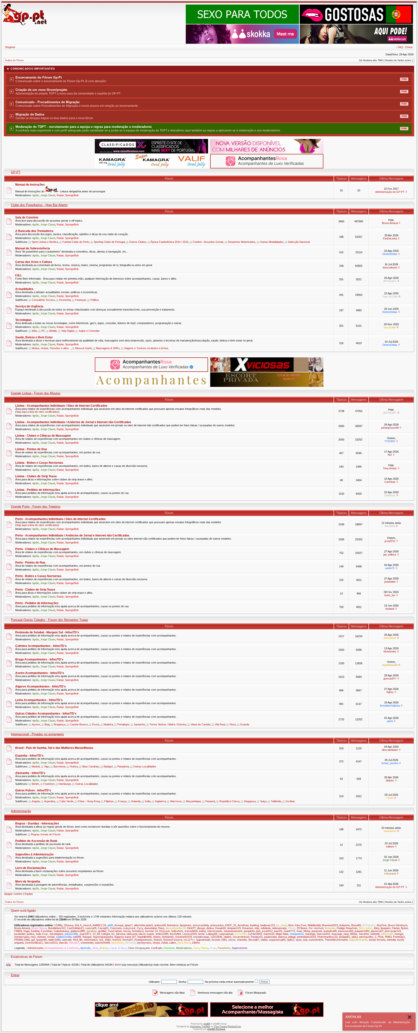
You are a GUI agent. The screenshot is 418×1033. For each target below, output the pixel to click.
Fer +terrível (316, 928)
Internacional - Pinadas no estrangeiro (37, 734)
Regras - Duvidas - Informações (37, 823)
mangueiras (297, 933)
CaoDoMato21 (75, 928)
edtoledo (266, 928)
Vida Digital (67, 330)
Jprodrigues (56, 933)
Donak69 (220, 928)
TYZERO (389, 441)
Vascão (63, 942)
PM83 (388, 936)
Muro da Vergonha (27, 881)
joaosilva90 (330, 931)
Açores (36, 724)
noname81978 (183, 936)
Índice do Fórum (14, 60)
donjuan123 (234, 928)
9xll (77, 925)
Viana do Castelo (200, 724)
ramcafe (67, 939)
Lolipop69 (211, 933)
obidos (227, 936)
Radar (60, 195)
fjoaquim (385, 928)
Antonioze (173, 925)
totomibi (391, 939)
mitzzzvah (387, 933)
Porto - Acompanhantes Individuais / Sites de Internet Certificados (60, 519)
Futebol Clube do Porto (75, 241)
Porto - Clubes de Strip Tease (35, 589)
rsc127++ (189, 939)
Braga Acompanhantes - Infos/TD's (39, 659)
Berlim (35, 783)
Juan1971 (85, 933)
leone (201, 933)
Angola (36, 801)
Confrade (156, 947)
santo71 (390, 568)
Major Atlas (282, 933)
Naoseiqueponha (103, 936)
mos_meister (38, 936)
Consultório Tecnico (43, 299)
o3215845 (216, 936)
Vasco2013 (50, 942)
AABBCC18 (99, 925)
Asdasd (389, 608)
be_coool (281, 925)
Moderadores (184, 947)
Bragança (59, 724)
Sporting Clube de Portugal (109, 241)
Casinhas (390, 481)
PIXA (380, 936)
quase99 (41, 939)
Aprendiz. (85, 947)
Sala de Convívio (26, 217)
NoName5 (168, 936)
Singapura (250, 801)
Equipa (29, 893)
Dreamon (247, 928)
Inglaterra (160, 801)
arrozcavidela (201, 925)
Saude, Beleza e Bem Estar (34, 337)
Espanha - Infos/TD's (29, 755)
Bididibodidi (314, 925)
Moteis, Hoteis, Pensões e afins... (51, 348)
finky (376, 928)
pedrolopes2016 (306, 936)
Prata (213, 947)
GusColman (115, 931)
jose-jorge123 (393, 931)
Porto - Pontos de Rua (30, 562)
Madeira (108, 724)
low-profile (390, 327)
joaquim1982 (362, 931)
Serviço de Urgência (29, 306)
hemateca (138, 931)
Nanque (87, 936)
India (147, 801)
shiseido (242, 939)
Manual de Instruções (30, 184)
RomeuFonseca (172, 939)
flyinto (404, 928)
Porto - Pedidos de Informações (37, 603)
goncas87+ (389, 678)
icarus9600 (191, 931)
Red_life (77, 939)
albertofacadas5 (143, 925)
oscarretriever (241, 936)
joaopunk (317, 931)
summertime (316, 939)
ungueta (19, 942)
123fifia (58, 925)
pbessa (282, 936)
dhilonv (390, 780)
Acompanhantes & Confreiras (62, 947)
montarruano (21, 936)
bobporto (344, 925)
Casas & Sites (118, 947)
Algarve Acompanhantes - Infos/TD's (40, 686)
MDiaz (354, 933)
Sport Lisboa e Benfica (45, 241)
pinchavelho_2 (367, 936)
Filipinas (109, 801)
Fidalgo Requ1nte (347, 928)
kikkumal (132, 933)
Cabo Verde (66, 801)
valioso (390, 846)
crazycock (129, 928)
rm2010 (116, 939)
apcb (390, 721)
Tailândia (276, 801)
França (122, 801)
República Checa (229, 801)
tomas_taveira (389, 763)
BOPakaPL (389, 281)
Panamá (210, 801)
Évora (95, 724)
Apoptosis (185, 925)
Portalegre (123, 724)
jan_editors (389, 554)
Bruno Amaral (390, 223)
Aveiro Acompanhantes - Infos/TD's (39, 673)
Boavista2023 (330, 925)
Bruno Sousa (39, 928)
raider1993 (54, 939)
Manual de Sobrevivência (32, 248)
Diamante (169, 947)
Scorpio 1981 (219, 939)
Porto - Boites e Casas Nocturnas (38, 576)
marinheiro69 (389, 665)
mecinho (364, 933)
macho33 (268, 933)
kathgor (105, 933)
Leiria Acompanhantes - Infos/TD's (39, 700)
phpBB (206, 1024)
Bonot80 (356, 925)
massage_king (340, 933)
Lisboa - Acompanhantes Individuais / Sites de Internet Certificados (61, 405)
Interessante (214, 931)
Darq (161, 928)
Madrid (36, 766)
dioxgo (201, 928)
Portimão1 (399, 936)
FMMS (18, 931)
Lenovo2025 (189, 933)
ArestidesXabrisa (390, 705)
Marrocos (176, 801)
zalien (172, 942)
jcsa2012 (390, 541)
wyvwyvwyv (144, 942)
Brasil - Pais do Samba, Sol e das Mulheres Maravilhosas (54, 748)
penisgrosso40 (390, 427)
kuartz (150, 933)
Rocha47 (127, 939)
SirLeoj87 (253, 939)
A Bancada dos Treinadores (34, 231)
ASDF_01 (230, 925)
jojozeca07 (377, 931)
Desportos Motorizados (241, 241)
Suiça (263, 801)
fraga (26, 931)
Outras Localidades (144, 766)
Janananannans (233, 931)
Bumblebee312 (57, 928)
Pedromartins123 (327, 936)
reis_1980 (105, 939)
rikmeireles (389, 651)
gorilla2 (102, 931)
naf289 (77, 936)
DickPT (191, 928)
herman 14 (151, 931)
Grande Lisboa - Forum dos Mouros (35, 393)
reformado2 (90, 939)
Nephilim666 (144, 936)
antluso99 (160, 925)
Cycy (140, 928)
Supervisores (239, 947)
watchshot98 (102, 942)
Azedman (243, 925)
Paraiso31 (257, 936)
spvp (298, 939)
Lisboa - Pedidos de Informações (37, 489)
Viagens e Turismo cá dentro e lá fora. (146, 348)
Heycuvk (164, 931)
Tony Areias (390, 468)
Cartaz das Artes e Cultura (33, 262)
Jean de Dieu (390, 296)
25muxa (68, 925)
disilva (210, 928)
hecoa (127, 931)
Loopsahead (226, 933)
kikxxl (142, 933)
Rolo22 (158, 939)
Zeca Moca (184, 942)
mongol (399, 933)
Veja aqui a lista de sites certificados (37, 411)
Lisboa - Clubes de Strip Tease (36, 476)
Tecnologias (23, 320)
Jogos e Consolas (89, 330)
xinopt (156, 942)
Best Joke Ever (297, 925)
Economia (65, 299)
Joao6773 (289, 931)
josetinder (19, 933)
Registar (10, 47)
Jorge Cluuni (47, 195)
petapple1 (344, 936)
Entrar (409, 47)
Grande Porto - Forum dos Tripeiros (35, 506)
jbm (258, 931)
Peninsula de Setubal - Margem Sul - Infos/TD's (47, 632)
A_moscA (85, 925)
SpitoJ (290, 939)
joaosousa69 (345, 931)
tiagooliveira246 (358, 939)
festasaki (330, 928)
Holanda (136, 801)
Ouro (196, 947)
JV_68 (96, 933)
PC (43, 330)
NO (390, 454)
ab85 (110, 925)
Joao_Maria (303, 931)
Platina (205, 947)
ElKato (292, 928)
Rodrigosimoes (143, 939)
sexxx (232, 939)
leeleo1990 (162, 933)
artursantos (217, 925)
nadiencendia (64, 936)
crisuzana (390, 873)
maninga (310, 933)
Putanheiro (224, 947)
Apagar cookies (13, 893)
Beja (47, 724)
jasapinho (249, 931)
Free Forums (220, 1026)
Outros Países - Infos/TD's (33, 790)
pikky (355, 936)
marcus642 (323, 933)
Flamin (396, 928)
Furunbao (46, 931)
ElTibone (302, 928)
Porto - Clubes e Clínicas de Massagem (42, 549)
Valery (390, 692)
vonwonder (87, 942)
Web (34, 330)
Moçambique (193, 801)
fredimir (35, 931)
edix (256, 928)
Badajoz (108, 766)
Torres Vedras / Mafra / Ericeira (167, 724)
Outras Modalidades (272, 241)
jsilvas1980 (71, 933)
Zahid (164, 942)
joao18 (278, 931)
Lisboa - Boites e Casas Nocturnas (39, 462)
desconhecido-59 (175, 928)
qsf (33, 939)
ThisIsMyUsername (336, 939)
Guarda (244, 724)
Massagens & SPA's (108, 348)
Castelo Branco (79, 724)
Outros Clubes (137, 241)
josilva (30, 933)
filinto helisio (366, 928)
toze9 (400, 939)
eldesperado (279, 928)
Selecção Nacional (299, 241)
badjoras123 (267, 925)
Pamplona (123, 766)
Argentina (49, 801)
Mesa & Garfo (83, 348)
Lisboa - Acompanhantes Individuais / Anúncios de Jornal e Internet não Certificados (73, 422)
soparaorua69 (277, 939)
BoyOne (382, 925)
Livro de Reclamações (30, 868)
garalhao (92, 931)
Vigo (46, 766)
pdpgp (292, 936)
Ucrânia (290, 801)
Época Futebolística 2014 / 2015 (169, 241)
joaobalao (390, 581)
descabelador (390, 749)
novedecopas (201, 936)
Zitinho (196, 942)
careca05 (91, 928)
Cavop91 (103, 928)
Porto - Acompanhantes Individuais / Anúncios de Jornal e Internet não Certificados (72, 535)
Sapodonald (203, 939)
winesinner (390, 637)
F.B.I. (18, 275)
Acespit (118, 925)
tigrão (35, 195)
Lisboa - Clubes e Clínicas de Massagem (43, 435)
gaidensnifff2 (77, 931)
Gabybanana (61, 931)
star (305, 939)
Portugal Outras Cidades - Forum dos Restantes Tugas (49, 620)
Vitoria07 (74, 942)
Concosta (115, 928)
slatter (264, 939)
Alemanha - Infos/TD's (30, 773)
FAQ (400, 47)
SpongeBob (72, 195)
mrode (51, 936)
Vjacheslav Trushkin (200, 1026)
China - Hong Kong (89, 801)
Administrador (35, 947)
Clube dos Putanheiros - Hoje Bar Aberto (39, 205)
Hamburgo (65, 783)
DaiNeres (390, 495)
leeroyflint (175, 933)
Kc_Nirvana (118, 933)
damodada (150, 928)
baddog (254, 925)
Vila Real (220, 724)
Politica (94, 299)
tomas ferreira (377, 939)
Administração (21, 811)
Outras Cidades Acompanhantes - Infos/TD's (45, 713)
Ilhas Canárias (90, 766)
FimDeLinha (390, 238)
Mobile (53, 330)
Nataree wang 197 (125, 936)
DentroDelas (389, 254)
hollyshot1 (177, 931)
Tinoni (389, 797)
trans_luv (389, 595)
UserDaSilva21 (34, 942)
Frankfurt (48, 783)
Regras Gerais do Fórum (45, 834)
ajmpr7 (129, 925)
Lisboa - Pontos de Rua (31, 449)
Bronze (104, 947)
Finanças (80, 299)
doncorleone (390, 267)
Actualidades (24, 289)
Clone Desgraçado (139, 947)
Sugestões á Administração (34, 854)
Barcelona (59, 766)
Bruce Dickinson (397, 925)
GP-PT (16, 172)
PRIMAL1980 (22, 939)
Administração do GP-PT (389, 191)
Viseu (232, 724)
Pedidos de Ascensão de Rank (36, 841)
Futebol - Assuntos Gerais (208, 241)
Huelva (74, 766)
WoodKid (390, 526)
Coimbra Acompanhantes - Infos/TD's (41, 646)
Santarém (139, 724)
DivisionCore (234, 1026)
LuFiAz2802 (255, 933)
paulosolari (270, 936)
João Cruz (42, 933)
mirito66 (375, 933)
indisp (202, 931)
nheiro (156, 936)
